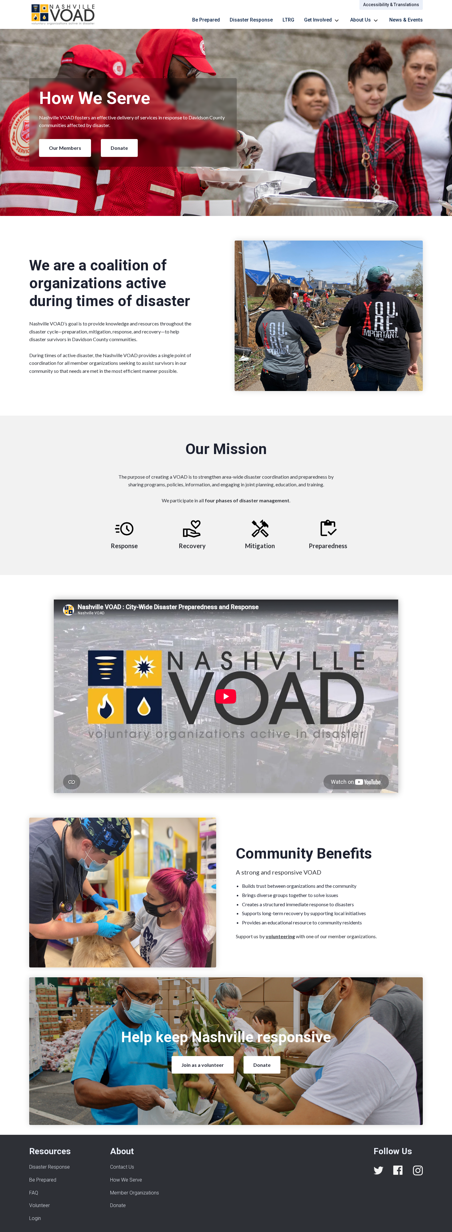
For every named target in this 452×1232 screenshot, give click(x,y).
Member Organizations (134, 1193)
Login (35, 1218)
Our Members (65, 148)
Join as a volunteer (202, 1065)
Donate (119, 148)
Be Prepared (206, 20)
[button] (322, 20)
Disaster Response (251, 20)
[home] (63, 14)
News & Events (406, 20)
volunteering (280, 936)
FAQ (33, 1193)
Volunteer (39, 1205)
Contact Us (122, 1167)
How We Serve (126, 1180)
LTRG (288, 20)
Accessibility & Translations (391, 4)
